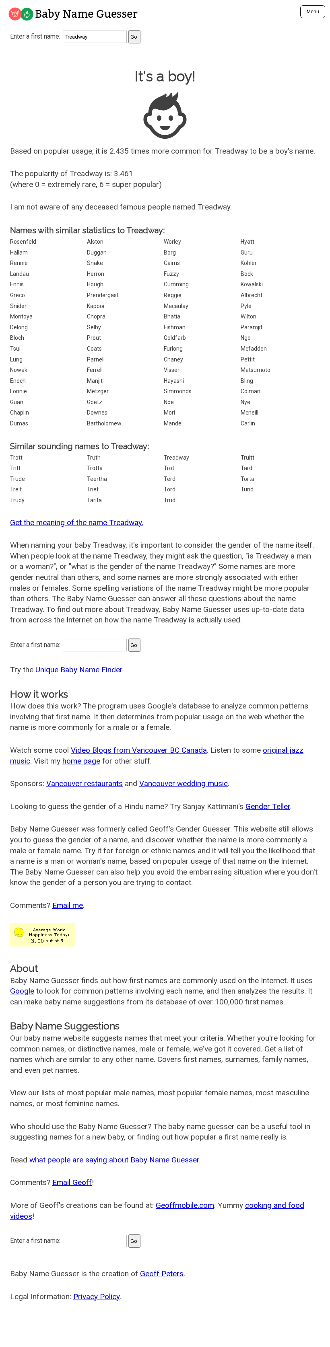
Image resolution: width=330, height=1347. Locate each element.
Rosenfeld (23, 241)
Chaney (173, 359)
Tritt (15, 468)
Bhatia (172, 316)
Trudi (170, 500)
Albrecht (251, 295)
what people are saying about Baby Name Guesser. (115, 1159)
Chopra (96, 316)
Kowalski (252, 284)
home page (81, 761)
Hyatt (247, 241)
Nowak (18, 370)
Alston (95, 241)
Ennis (17, 284)
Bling (247, 381)
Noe (169, 402)
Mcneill (249, 412)
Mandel (173, 423)
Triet (93, 489)
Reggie (173, 295)
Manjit (95, 381)
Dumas (19, 423)
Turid (247, 489)
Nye (245, 402)
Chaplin (19, 412)
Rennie (19, 263)
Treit (16, 489)
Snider (18, 306)
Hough (95, 284)
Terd (169, 479)
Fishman (175, 327)
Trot (169, 468)
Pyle (246, 306)
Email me (67, 905)
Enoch (18, 381)
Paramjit (251, 327)
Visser (171, 370)
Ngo (246, 338)
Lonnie (18, 391)
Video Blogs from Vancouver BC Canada (139, 750)
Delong (19, 327)
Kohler (249, 263)
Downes (97, 412)
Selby (94, 327)
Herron (95, 274)
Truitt (247, 457)
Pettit (248, 359)
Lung (16, 359)
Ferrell (95, 370)
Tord (169, 489)
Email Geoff (72, 1182)
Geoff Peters (162, 1273)
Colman (250, 391)
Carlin (248, 423)
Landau (19, 274)
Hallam (19, 252)
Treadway (176, 457)
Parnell (96, 359)
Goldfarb (175, 338)
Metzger (98, 391)
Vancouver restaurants (84, 783)
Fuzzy (171, 274)
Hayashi (174, 381)
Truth (94, 457)
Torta (247, 479)
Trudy (17, 500)
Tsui (15, 348)
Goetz (94, 402)
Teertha (97, 479)
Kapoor (96, 306)
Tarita (94, 500)
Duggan (97, 252)
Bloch (17, 338)
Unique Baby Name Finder (79, 669)
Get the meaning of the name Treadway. (76, 522)
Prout (94, 338)
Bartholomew (104, 423)
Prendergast (103, 295)
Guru (247, 252)
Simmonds (178, 391)
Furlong (173, 348)
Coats (94, 348)
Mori (169, 412)
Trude (17, 479)
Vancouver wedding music (183, 783)
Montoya (21, 316)
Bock (247, 274)
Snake (95, 263)
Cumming (176, 284)
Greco (17, 295)
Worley (172, 241)
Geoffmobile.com (185, 1205)
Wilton (248, 316)
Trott (16, 457)
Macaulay (176, 306)
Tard (246, 468)
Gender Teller (267, 806)
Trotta (95, 468)
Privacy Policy (96, 1296)
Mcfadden (254, 348)
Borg (170, 252)
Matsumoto (255, 370)
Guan (16, 402)
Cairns (172, 263)
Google (22, 991)
